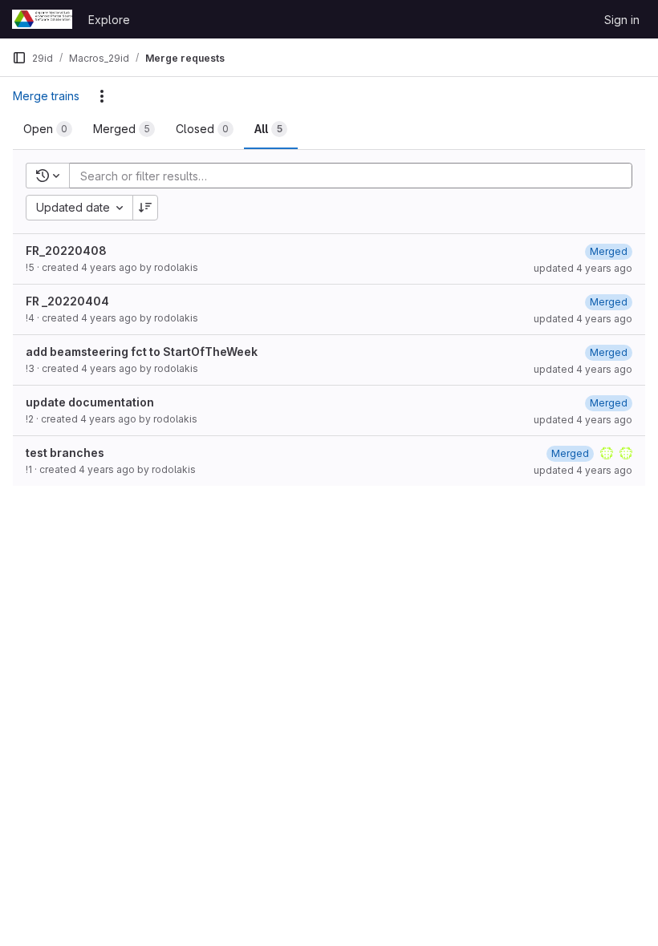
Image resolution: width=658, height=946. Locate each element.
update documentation (90, 402)
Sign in (622, 19)
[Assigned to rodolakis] (606, 453)
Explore (109, 19)
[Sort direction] (145, 207)
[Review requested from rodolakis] (625, 453)
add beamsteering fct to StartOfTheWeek (142, 351)
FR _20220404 (67, 301)
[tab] (48, 129)
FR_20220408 (66, 250)
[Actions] (102, 96)
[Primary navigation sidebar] (19, 58)
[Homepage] (42, 19)
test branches (65, 452)
